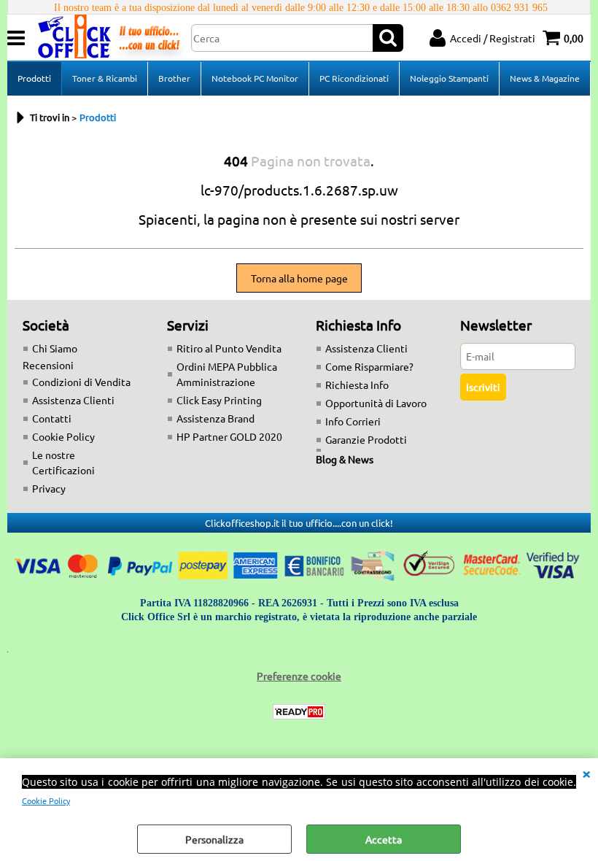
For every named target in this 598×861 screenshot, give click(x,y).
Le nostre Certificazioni (63, 462)
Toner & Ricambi (104, 78)
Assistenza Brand (215, 418)
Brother (174, 78)
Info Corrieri (353, 421)
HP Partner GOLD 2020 (229, 436)
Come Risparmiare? (369, 366)
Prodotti (34, 78)
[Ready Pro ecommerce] (299, 711)
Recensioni (48, 364)
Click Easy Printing (219, 399)
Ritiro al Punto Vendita (228, 348)
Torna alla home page (299, 278)
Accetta (383, 839)
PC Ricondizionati (354, 78)
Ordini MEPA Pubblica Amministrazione (226, 374)
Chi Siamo (54, 348)
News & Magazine (545, 78)
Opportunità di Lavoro (376, 402)
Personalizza (214, 839)
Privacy (49, 488)
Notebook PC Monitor (254, 78)
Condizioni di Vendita (81, 381)
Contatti (51, 418)
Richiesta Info (357, 384)
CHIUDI (586, 772)
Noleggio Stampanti (449, 78)
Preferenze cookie (299, 675)
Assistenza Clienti (73, 399)
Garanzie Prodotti (366, 439)
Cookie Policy (46, 800)
